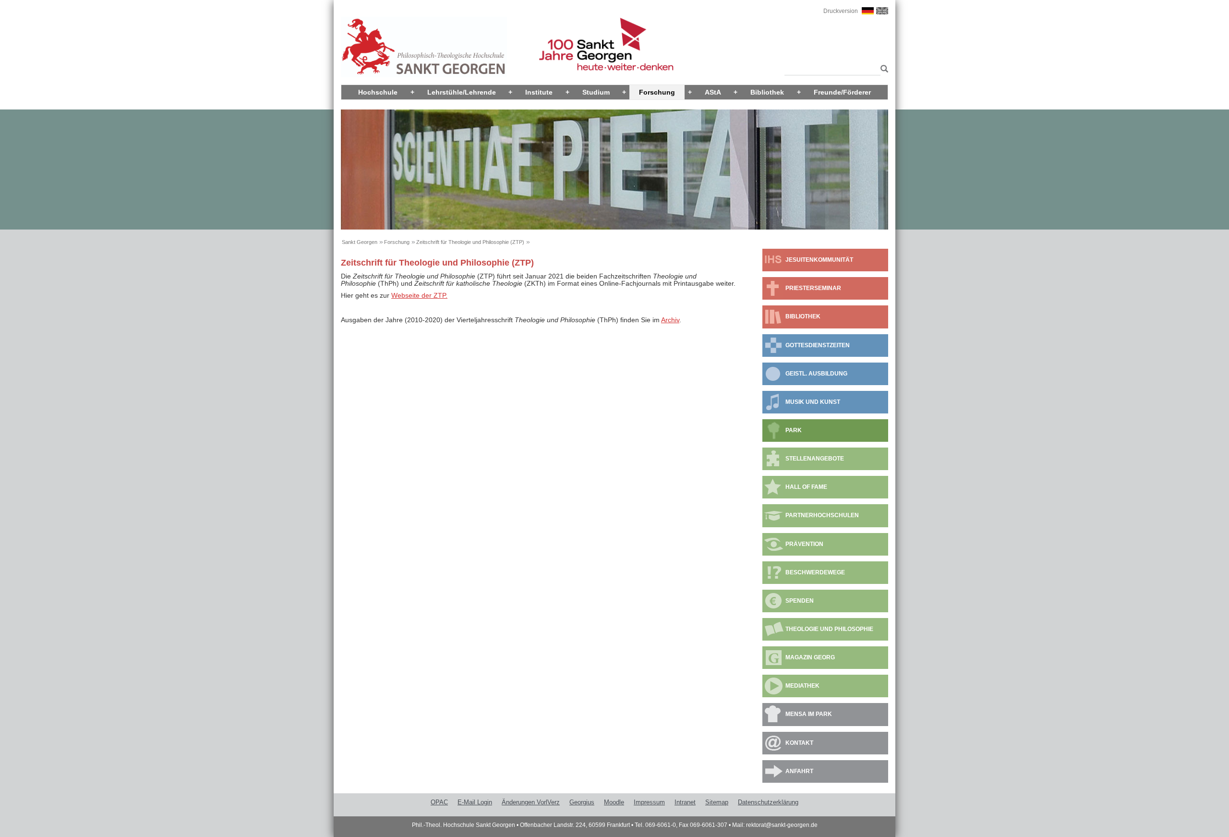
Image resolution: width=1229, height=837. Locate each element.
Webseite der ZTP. (419, 295)
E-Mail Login (475, 802)
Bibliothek (767, 92)
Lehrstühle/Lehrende (461, 92)
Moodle (614, 802)
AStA (713, 92)
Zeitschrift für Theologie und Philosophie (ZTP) (470, 242)
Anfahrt (799, 771)
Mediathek (802, 685)
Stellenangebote (814, 458)
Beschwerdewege (815, 572)
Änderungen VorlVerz (531, 802)
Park (793, 430)
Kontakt (799, 743)
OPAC (439, 802)
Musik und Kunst (812, 402)
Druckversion (840, 11)
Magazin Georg (810, 657)
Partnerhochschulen (822, 515)
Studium (596, 92)
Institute (539, 92)
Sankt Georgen (359, 242)
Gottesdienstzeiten (817, 345)
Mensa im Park (808, 714)
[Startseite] (424, 46)
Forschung (657, 92)
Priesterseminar (813, 288)
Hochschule (378, 92)
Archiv (670, 320)
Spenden (799, 600)
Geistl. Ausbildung (816, 373)
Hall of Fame (806, 487)
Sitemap (716, 802)
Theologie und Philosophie (829, 629)
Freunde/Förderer (842, 92)
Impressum (649, 802)
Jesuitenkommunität (819, 259)
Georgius (581, 802)
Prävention (804, 544)
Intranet (685, 802)
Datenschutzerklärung (768, 802)
